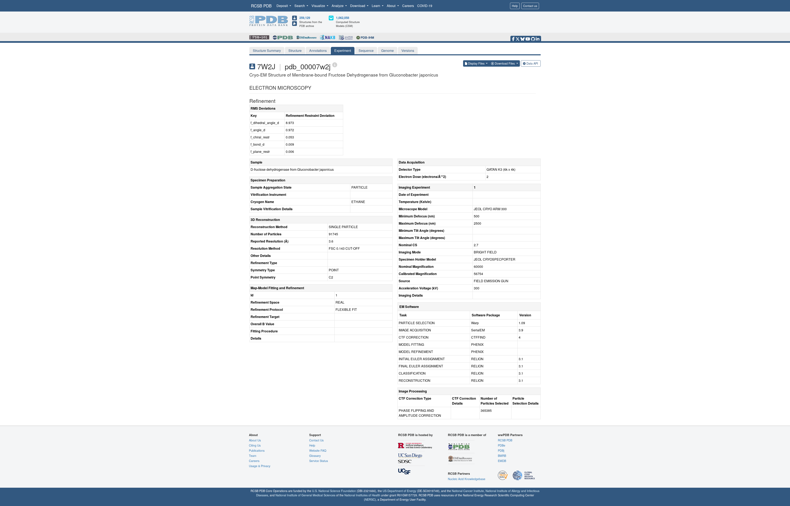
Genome (387, 50)
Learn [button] (376, 5)
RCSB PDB (261, 6)
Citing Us (255, 445)
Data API (532, 63)
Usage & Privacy (259, 466)
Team (252, 456)
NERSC (370, 499)
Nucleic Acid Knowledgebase (466, 479)
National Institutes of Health (362, 495)
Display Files (476, 63)
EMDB (502, 461)
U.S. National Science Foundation (334, 491)
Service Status (318, 461)
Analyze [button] (338, 5)
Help (515, 6)
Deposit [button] (282, 5)
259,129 (304, 17)
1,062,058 (342, 17)
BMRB (502, 456)
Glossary (315, 456)
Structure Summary (267, 50)
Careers (408, 5)
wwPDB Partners (510, 435)
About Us (255, 440)
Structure (295, 50)
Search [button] (300, 5)
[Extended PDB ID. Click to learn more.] (334, 64)
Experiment (342, 50)
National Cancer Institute (468, 491)
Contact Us (316, 440)
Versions (407, 50)
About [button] (391, 5)
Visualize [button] (318, 5)
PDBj (501, 450)
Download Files (505, 63)
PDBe (501, 445)
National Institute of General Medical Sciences (305, 495)
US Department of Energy (399, 491)
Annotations (318, 50)
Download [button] (358, 5)
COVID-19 (424, 5)
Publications (257, 450)
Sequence (366, 50)
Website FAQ (317, 450)
